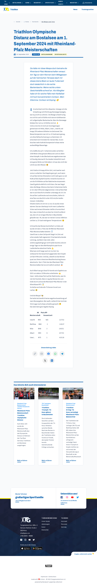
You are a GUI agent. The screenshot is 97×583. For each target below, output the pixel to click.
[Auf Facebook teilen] (48, 353)
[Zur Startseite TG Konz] (29, 520)
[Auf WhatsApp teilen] (55, 353)
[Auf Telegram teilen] (62, 353)
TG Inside (64, 518)
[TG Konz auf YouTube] (72, 497)
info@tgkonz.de (25, 533)
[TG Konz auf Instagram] (67, 497)
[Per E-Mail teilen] (41, 353)
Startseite (35, 21)
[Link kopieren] (35, 353)
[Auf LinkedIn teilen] (52, 360)
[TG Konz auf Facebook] (62, 497)
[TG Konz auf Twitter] (78, 497)
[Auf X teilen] (45, 360)
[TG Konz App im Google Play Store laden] (37, 548)
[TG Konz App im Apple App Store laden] (25, 548)
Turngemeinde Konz (49, 518)
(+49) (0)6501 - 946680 (26, 536)
